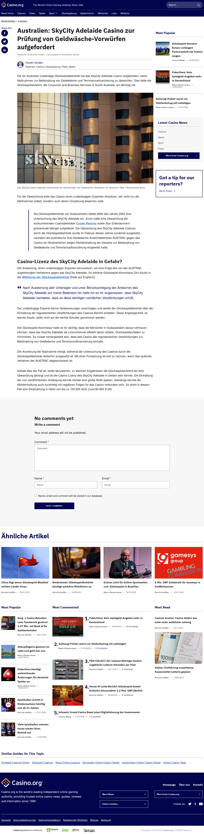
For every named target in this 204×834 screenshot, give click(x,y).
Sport (52, 13)
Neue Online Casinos (67, 762)
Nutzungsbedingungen (24, 820)
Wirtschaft (103, 13)
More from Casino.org (177, 155)
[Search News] (199, 5)
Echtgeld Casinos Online (15, 762)
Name (39, 478)
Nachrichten (8, 21)
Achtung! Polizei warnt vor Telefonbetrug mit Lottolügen (92, 643)
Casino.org (168, 830)
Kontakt (198, 784)
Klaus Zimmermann (181, 85)
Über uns (184, 784)
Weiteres (124, 13)
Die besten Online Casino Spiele (101, 762)
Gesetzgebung (69, 13)
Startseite (6, 820)
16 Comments (132, 626)
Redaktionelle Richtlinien (75, 820)
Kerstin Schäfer (34, 62)
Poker (32, 13)
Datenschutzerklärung (49, 820)
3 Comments (95, 716)
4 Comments (127, 669)
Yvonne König (178, 60)
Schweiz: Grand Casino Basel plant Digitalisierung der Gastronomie (99, 712)
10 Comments (101, 648)
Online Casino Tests (174, 762)
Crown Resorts (86, 223)
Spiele (42, 13)
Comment (41, 442)
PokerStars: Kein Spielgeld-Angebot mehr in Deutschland (186, 76)
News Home (7, 13)
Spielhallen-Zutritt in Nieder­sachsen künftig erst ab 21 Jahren (31, 703)
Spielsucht (106, 820)
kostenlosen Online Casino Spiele (141, 762)
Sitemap (94, 820)
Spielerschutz (87, 13)
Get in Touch (166, 190)
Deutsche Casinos (42, 762)
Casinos (21, 13)
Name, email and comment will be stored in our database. (70, 496)
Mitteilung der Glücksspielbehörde (45, 277)
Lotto (114, 13)
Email (106, 478)
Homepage (169, 784)
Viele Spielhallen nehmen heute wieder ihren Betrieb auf (33, 728)
